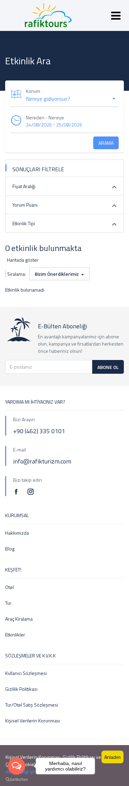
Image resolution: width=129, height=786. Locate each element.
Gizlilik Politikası (21, 688)
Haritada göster (23, 259)
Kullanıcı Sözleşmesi (26, 673)
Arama (106, 142)
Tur (8, 603)
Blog (9, 548)
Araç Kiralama (19, 618)
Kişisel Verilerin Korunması (32, 720)
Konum (33, 91)
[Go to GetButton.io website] (17, 779)
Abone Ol (108, 367)
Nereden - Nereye (45, 117)
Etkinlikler (15, 634)
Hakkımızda (17, 532)
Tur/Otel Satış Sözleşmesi (31, 704)
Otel (9, 587)
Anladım (112, 757)
